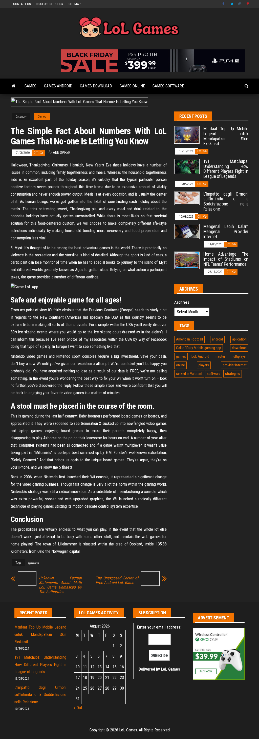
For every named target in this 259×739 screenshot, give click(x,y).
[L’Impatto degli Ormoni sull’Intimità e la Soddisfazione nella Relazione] (187, 197)
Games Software (168, 86)
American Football (189, 339)
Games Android (58, 86)
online (180, 365)
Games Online (132, 86)
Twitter (232, 4)
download (239, 348)
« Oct (78, 707)
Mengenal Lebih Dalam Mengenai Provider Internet (225, 231)
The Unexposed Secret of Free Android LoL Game (117, 580)
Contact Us (22, 4)
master (220, 356)
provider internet (235, 365)
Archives (181, 302)
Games (30, 86)
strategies (232, 373)
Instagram (240, 4)
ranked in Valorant (189, 373)
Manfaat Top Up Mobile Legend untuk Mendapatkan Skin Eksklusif (225, 136)
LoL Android (200, 356)
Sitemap (74, 4)
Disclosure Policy (49, 4)
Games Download (96, 86)
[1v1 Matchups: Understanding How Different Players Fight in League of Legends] (187, 166)
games (33, 562)
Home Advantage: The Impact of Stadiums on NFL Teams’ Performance (225, 259)
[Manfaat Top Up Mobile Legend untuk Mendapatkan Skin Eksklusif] (187, 134)
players (204, 365)
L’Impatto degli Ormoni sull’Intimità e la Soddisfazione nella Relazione (225, 201)
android (217, 339)
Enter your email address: (159, 648)
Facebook (224, 4)
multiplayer (239, 356)
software (214, 373)
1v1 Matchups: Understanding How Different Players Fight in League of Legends (225, 169)
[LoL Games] (14, 86)
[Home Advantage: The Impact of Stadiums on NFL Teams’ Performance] (187, 260)
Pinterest (248, 4)
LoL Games (170, 669)
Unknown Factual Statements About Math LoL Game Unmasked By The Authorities (60, 585)
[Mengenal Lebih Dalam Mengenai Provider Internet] (187, 231)
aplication (239, 339)
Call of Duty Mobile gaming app (198, 348)
